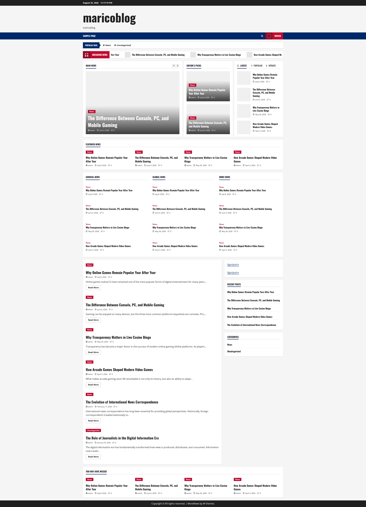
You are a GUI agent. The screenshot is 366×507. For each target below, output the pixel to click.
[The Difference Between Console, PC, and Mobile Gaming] (132, 102)
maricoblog (109, 17)
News (108, 45)
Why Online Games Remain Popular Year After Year (207, 91)
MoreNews (193, 503)
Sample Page (89, 36)
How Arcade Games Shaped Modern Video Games (266, 54)
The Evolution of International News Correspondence (122, 401)
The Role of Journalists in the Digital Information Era (122, 437)
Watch (277, 36)
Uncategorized (124, 45)
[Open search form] (262, 36)
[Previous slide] (174, 66)
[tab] (244, 66)
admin (92, 130)
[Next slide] (177, 66)
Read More (94, 288)
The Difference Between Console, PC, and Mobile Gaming (148, 54)
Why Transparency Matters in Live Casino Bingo (209, 54)
